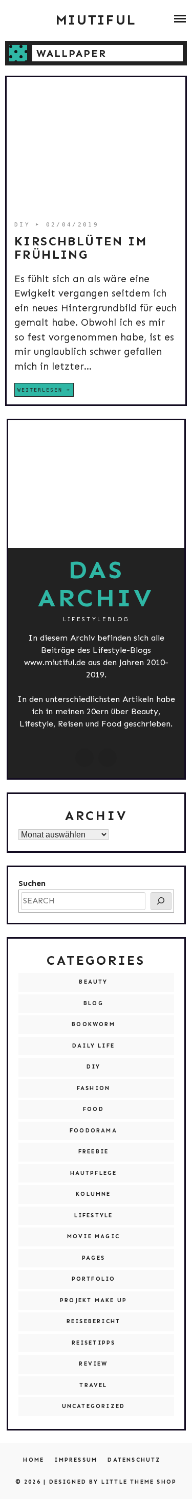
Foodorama (93, 1130)
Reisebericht (93, 1321)
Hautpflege (93, 1173)
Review (93, 1363)
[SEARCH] (161, 901)
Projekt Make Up (93, 1300)
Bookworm (93, 1024)
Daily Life (93, 1045)
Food (93, 1109)
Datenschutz (134, 1460)
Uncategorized (93, 1406)
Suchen (32, 883)
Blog (93, 1003)
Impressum (75, 1460)
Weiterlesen (39, 390)
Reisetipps (94, 1342)
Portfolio (94, 1279)
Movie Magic (93, 1236)
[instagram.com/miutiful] (84, 757)
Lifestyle (93, 1215)
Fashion (93, 1088)
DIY (24, 224)
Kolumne (93, 1194)
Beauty (93, 982)
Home (33, 1460)
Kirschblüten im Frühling (80, 248)
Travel (93, 1385)
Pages (93, 1258)
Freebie (93, 1151)
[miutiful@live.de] (107, 757)
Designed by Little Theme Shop (113, 1482)
